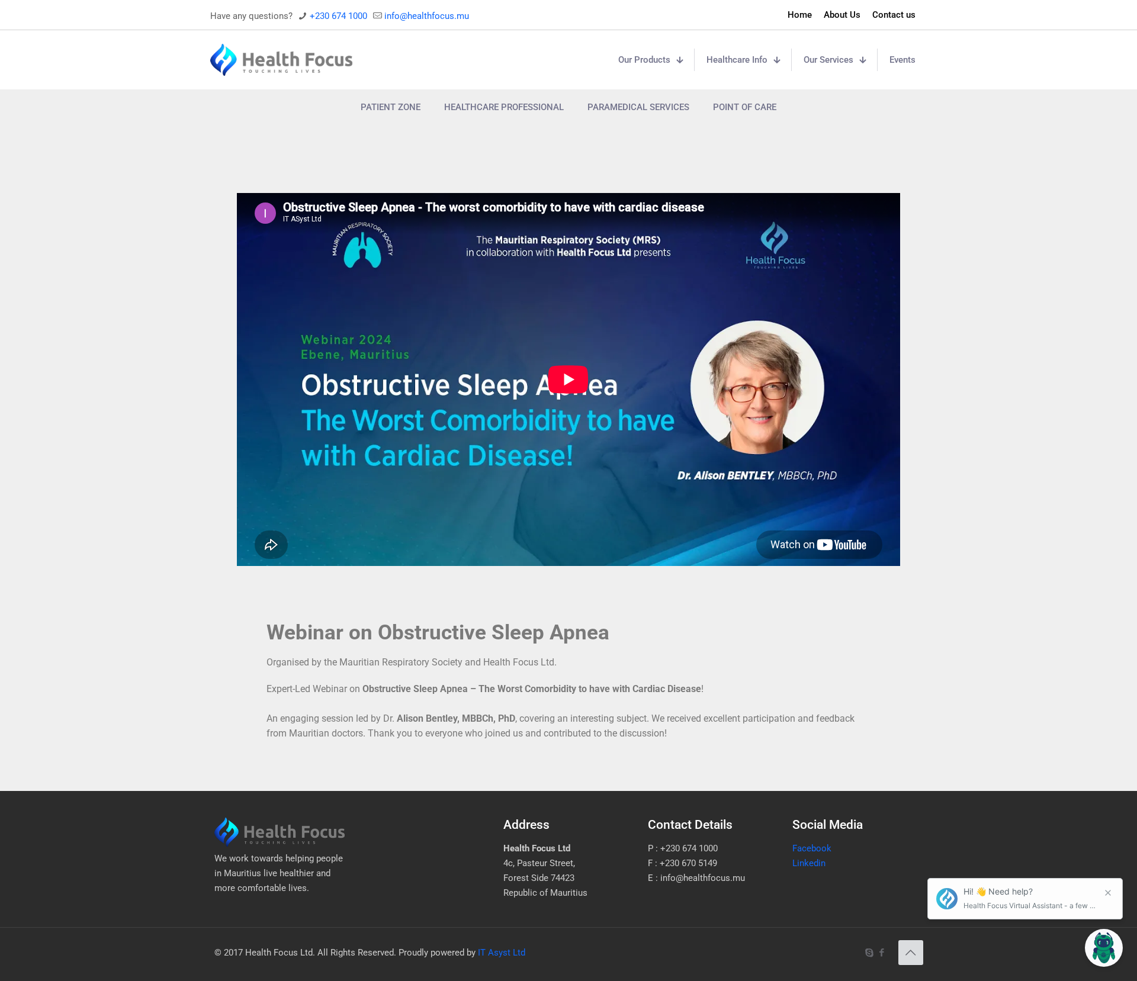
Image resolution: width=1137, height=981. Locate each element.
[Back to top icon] (910, 952)
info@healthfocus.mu (426, 16)
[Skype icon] (869, 952)
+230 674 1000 (338, 16)
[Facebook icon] (882, 952)
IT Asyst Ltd (501, 952)
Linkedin (809, 863)
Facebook (811, 848)
